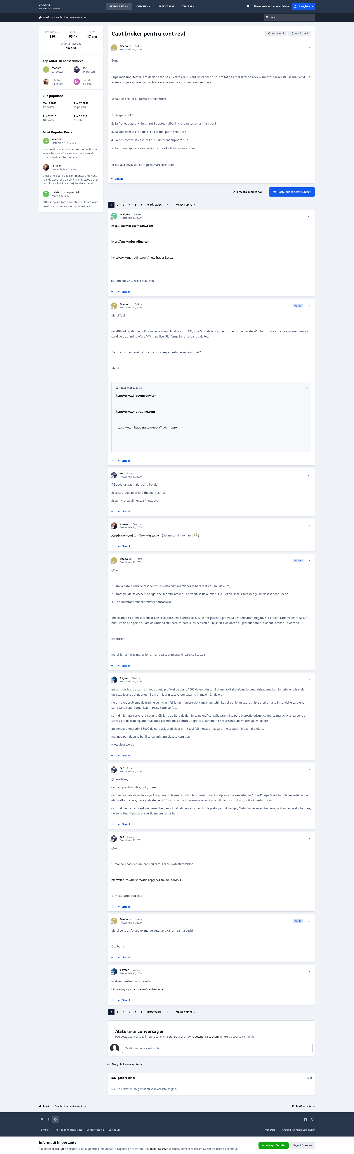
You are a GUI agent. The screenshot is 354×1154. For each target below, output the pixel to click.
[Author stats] (309, 47)
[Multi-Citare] (112, 292)
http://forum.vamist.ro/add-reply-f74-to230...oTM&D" (146, 880)
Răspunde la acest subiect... (146, 1048)
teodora (56, 68)
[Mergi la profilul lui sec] (114, 475)
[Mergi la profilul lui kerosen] (114, 525)
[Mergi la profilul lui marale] (77, 81)
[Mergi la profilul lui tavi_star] (114, 216)
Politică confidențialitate (68, 1129)
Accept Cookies (276, 1145)
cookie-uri (58, 1148)
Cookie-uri (114, 1129)
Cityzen (124, 678)
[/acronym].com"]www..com (136, 535)
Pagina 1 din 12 (184, 204)
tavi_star (125, 214)
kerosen (125, 524)
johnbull (57, 80)
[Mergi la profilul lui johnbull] (46, 81)
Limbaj (45, 1129)
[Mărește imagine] (255, 331)
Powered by (297, 1129)
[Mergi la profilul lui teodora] (46, 69)
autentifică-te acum (207, 1036)
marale (87, 80)
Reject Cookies (302, 1145)
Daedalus (125, 46)
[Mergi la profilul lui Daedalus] (114, 47)
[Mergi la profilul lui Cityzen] (114, 679)
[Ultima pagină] (167, 205)
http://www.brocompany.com (132, 226)
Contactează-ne (95, 1129)
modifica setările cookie (164, 1148)
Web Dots (270, 1129)
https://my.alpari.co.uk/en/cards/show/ (137, 989)
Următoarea (154, 204)
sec (122, 473)
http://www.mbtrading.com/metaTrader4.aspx (142, 258)
